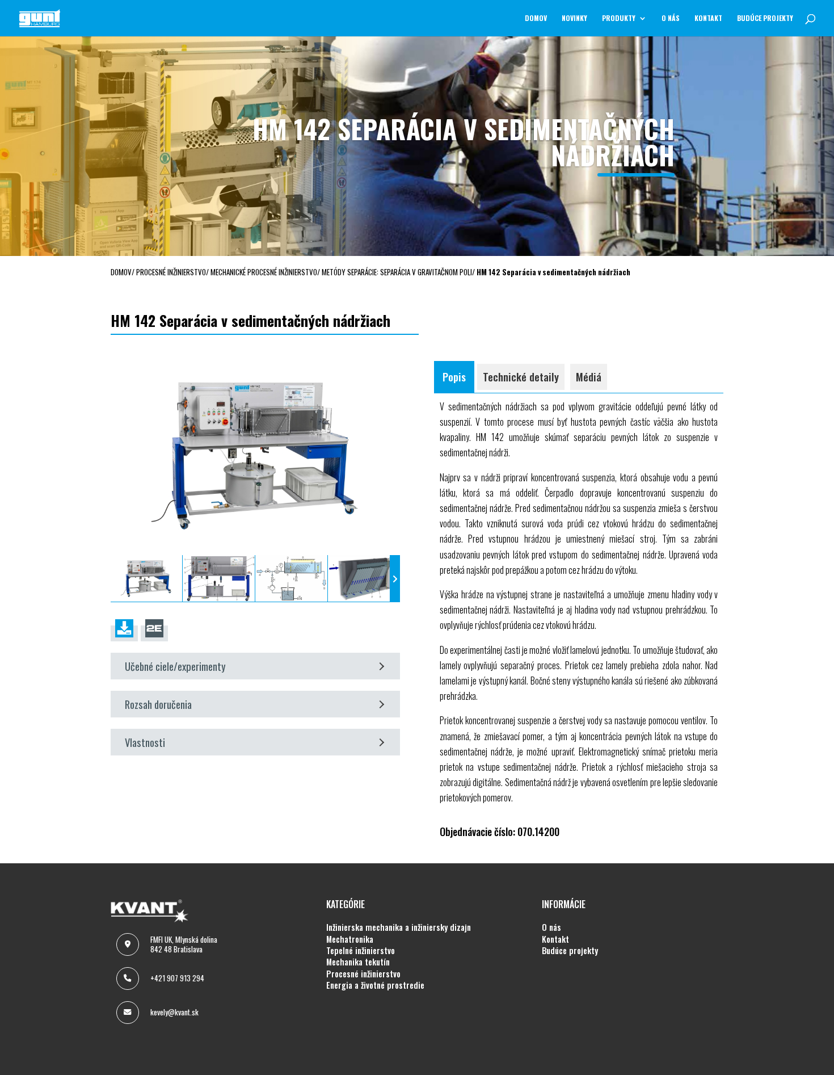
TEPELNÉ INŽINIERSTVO (360, 951)
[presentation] (116, 578)
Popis (454, 376)
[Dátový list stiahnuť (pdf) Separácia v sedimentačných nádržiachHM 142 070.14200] (124, 633)
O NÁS (671, 18)
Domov (536, 18)
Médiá (588, 376)
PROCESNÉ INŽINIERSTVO (363, 974)
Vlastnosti (145, 742)
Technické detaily (521, 376)
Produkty (618, 18)
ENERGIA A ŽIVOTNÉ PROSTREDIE (375, 985)
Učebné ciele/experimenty (175, 666)
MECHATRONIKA (349, 939)
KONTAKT (708, 18)
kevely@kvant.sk (174, 1012)
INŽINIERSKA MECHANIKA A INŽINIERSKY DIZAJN (398, 927)
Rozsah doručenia (158, 704)
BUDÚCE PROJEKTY (765, 18)
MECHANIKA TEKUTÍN (358, 962)
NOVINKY (574, 18)
